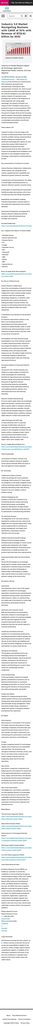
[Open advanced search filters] (26, 16)
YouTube (4, 931)
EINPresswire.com (8, 79)
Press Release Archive (19, 1015)
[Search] (22, 16)
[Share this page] (30, 16)
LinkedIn (4, 928)
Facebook (4, 923)
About (8, 1015)
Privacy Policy (25, 1023)
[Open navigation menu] (3, 16)
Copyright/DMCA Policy (11, 1023)
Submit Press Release (9, 1019)
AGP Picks (4, 3)
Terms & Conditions (24, 1019)
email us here (5, 918)
